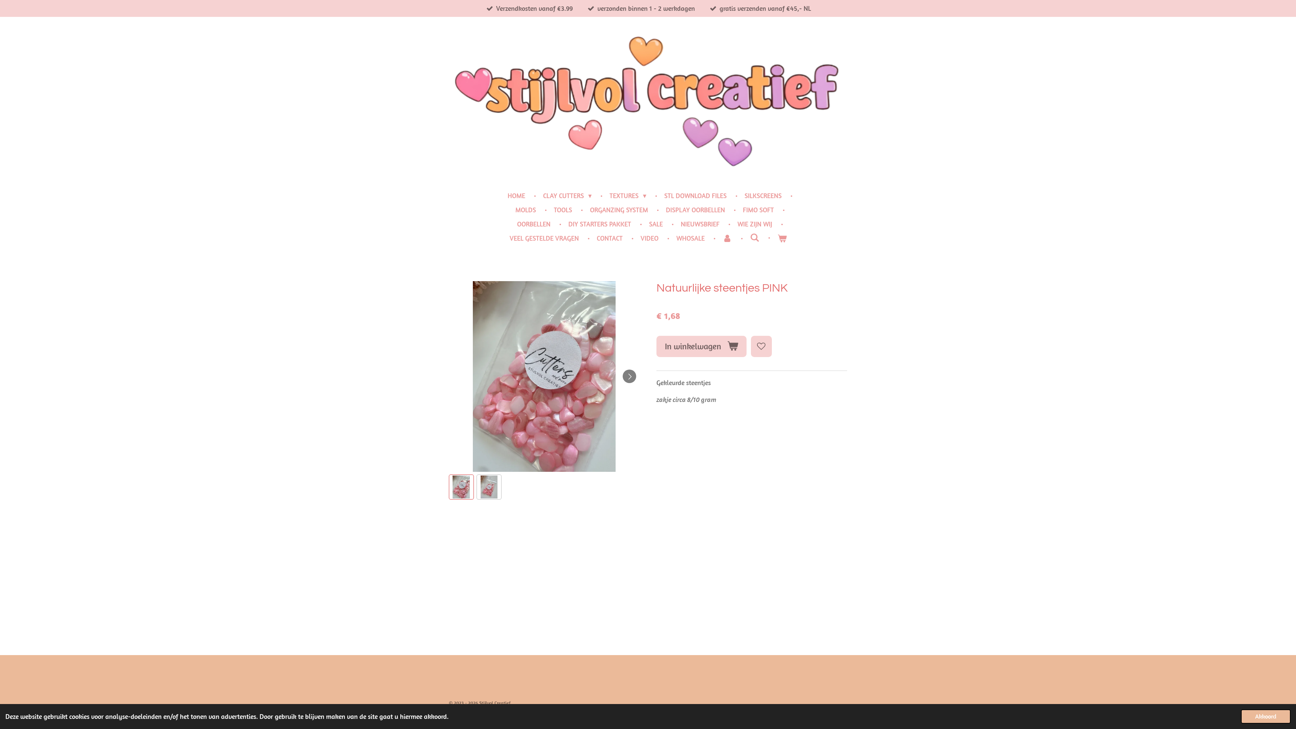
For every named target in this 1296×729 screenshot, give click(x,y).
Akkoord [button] (1265, 716)
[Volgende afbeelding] (629, 376)
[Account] (727, 238)
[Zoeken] (755, 237)
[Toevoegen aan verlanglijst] (761, 346)
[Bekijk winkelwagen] (782, 238)
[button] (461, 487)
